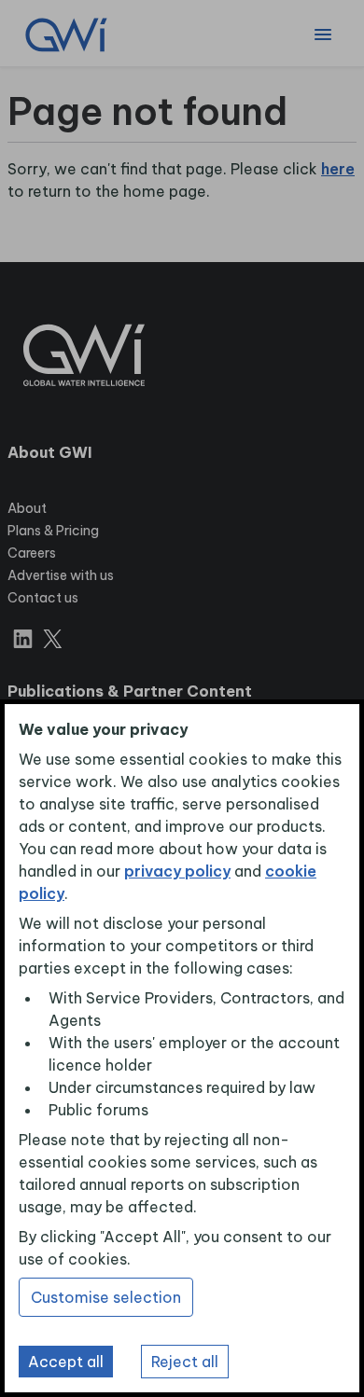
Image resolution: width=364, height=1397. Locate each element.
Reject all (184, 1361)
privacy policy (177, 871)
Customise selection (106, 1297)
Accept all (66, 1361)
